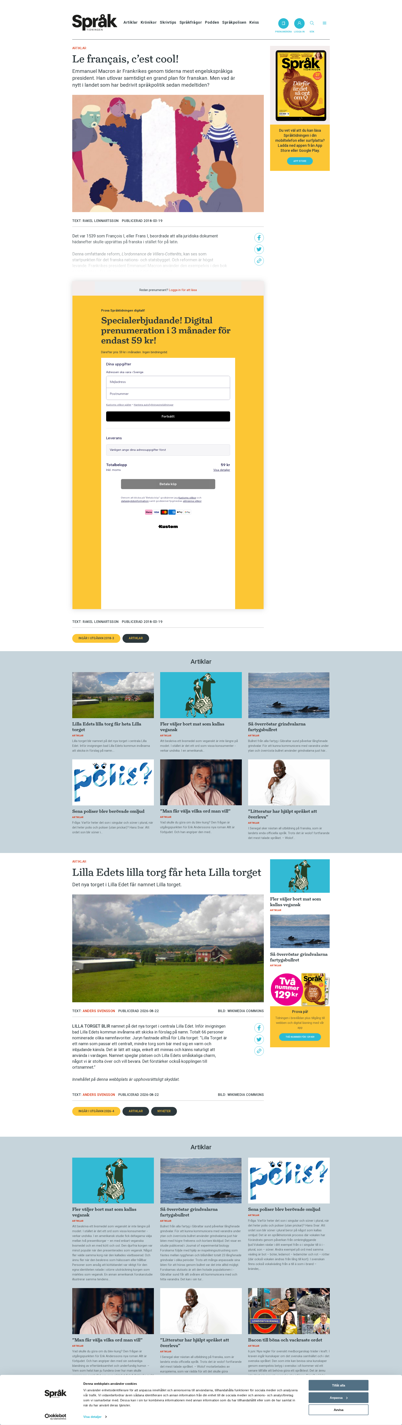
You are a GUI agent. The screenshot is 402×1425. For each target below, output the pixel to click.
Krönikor (149, 22)
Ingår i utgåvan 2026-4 (96, 1111)
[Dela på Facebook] (259, 237)
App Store (300, 161)
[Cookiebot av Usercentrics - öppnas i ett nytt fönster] (55, 1417)
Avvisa (338, 1410)
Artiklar (131, 22)
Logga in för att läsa (183, 290)
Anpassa (336, 1397)
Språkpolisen (234, 22)
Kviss (254, 22)
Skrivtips (168, 22)
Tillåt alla (338, 1385)
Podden (212, 22)
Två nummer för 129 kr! (300, 1037)
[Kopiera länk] (259, 260)
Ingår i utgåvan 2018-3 (96, 638)
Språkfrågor (190, 22)
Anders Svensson (99, 1011)
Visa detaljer (92, 1417)
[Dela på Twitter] (259, 249)
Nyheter (164, 1111)
